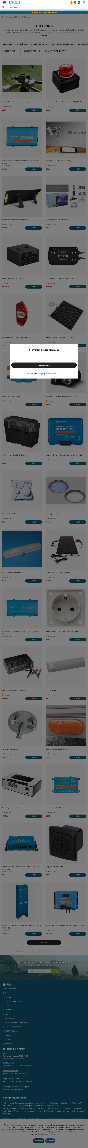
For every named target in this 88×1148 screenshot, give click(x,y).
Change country (44, 365)
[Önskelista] (78, 2)
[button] (74, 2)
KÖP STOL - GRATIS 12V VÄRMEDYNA (44, 12)
